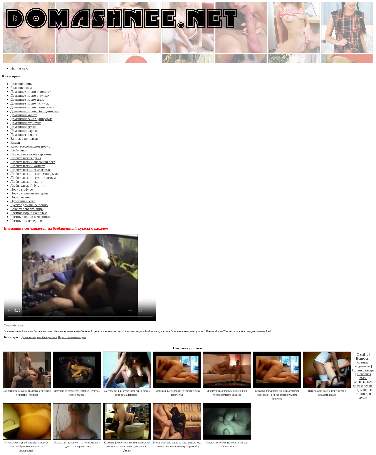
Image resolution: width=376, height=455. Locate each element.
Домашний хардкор (24, 131)
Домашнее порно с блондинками (34, 111)
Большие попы (21, 84)
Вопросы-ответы (363, 360)
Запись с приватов (24, 138)
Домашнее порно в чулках (29, 95)
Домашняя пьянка (23, 134)
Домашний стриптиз (25, 123)
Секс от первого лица (26, 209)
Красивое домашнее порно (30, 146)
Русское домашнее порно (29, 205)
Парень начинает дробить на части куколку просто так (177, 392)
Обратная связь (364, 376)
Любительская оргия (25, 158)
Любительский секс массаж (30, 170)
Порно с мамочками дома (29, 193)
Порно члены (20, 197)
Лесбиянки (18, 150)
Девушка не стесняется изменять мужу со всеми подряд (77, 392)
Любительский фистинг (28, 185)
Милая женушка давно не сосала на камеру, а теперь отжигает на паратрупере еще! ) (177, 444)
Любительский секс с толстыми (34, 177)
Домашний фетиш (23, 127)
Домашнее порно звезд (27, 99)
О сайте (362, 354)
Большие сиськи (22, 88)
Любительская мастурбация (31, 154)
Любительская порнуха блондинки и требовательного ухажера (227, 392)
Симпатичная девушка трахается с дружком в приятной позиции (27, 392)
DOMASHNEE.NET (122, 17)
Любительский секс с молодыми (34, 174)
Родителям (362, 366)
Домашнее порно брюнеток (30, 91)
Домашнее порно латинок (29, 103)
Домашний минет (23, 115)
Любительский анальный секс (32, 162)
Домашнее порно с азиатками (32, 107)
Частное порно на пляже (28, 213)
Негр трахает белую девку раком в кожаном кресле (327, 392)
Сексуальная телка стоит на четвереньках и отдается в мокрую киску (77, 444)
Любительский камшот (27, 166)
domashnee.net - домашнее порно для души (363, 391)
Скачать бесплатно (14, 325)
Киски (15, 142)
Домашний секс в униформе (31, 119)
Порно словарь (363, 370)
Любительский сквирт (27, 181)
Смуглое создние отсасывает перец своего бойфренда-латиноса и (127, 392)
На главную (19, 68)
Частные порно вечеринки (30, 217)
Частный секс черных (26, 221)
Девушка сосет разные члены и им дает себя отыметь (227, 444)
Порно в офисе (21, 189)
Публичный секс (22, 201)
